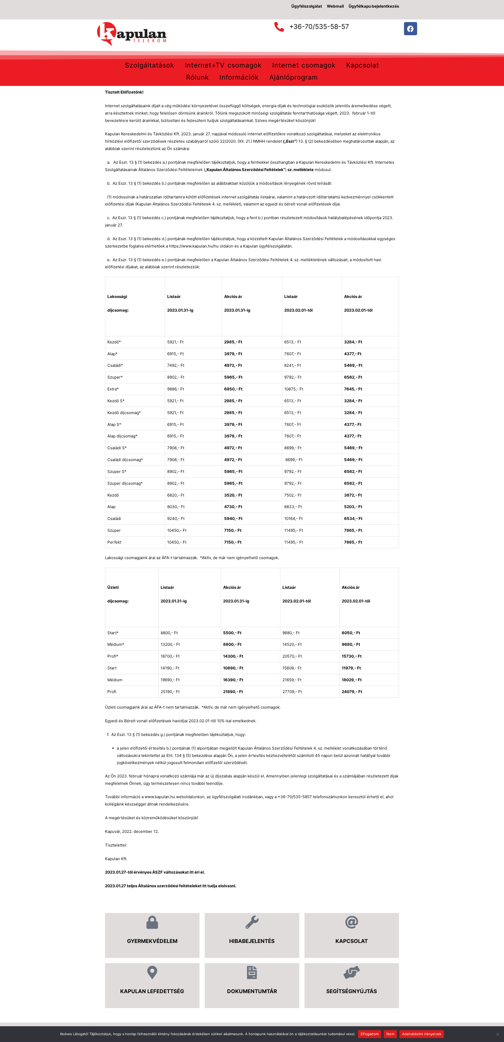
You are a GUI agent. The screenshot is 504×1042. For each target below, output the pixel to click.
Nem (390, 1034)
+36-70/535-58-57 (319, 26)
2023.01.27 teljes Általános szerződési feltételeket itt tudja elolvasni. (170, 885)
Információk (239, 77)
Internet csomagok (304, 65)
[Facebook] (410, 28)
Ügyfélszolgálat (306, 6)
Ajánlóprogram (293, 77)
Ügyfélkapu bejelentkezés (374, 6)
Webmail (335, 6)
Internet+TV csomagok (223, 65)
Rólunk (197, 77)
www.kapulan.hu (160, 796)
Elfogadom (370, 1034)
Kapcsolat (362, 65)
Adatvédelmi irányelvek (422, 1034)
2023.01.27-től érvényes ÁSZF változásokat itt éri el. (155, 872)
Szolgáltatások (149, 65)
